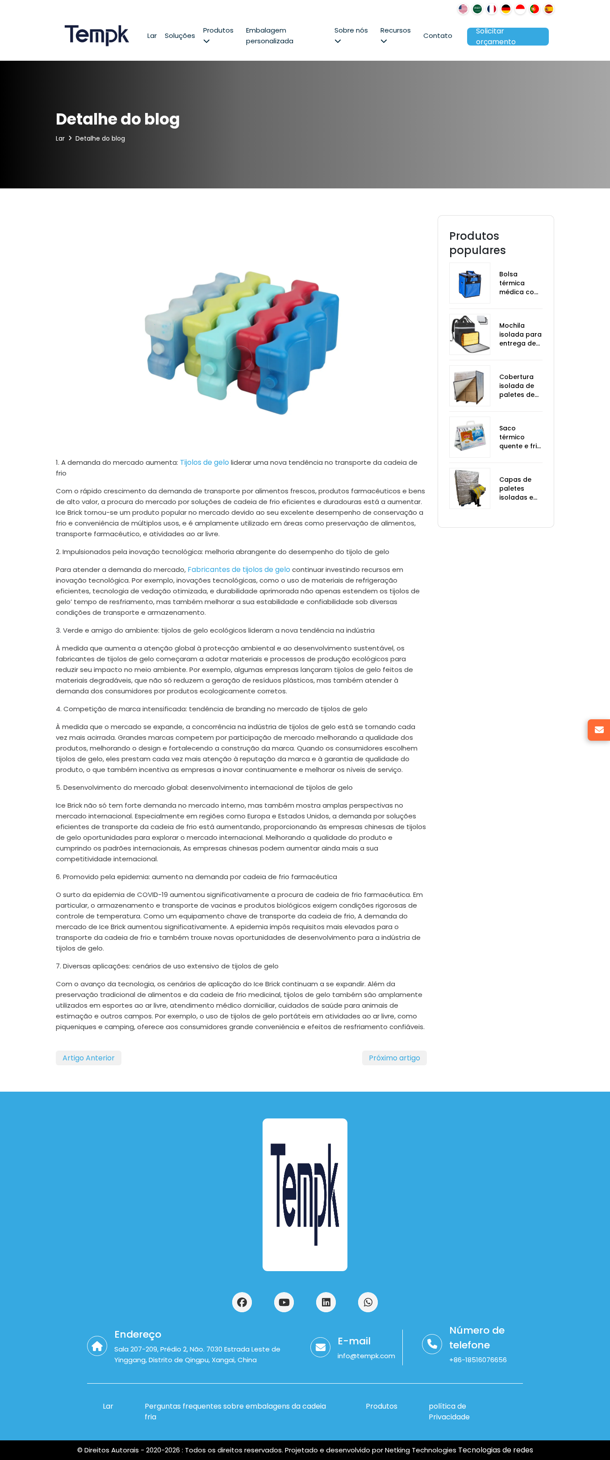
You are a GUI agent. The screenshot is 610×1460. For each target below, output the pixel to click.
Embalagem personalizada (269, 35)
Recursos (395, 30)
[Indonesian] (520, 9)
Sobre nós (351, 30)
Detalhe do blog (100, 138)
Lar (152, 35)
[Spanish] (548, 9)
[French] (491, 9)
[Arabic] (477, 9)
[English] (463, 9)
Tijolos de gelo (204, 462)
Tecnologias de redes (494, 1450)
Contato (437, 35)
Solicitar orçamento (496, 37)
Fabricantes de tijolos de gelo (238, 569)
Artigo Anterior (89, 1058)
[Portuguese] (534, 9)
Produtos (218, 30)
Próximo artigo (394, 1058)
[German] (506, 9)
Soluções (180, 35)
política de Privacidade (449, 1411)
